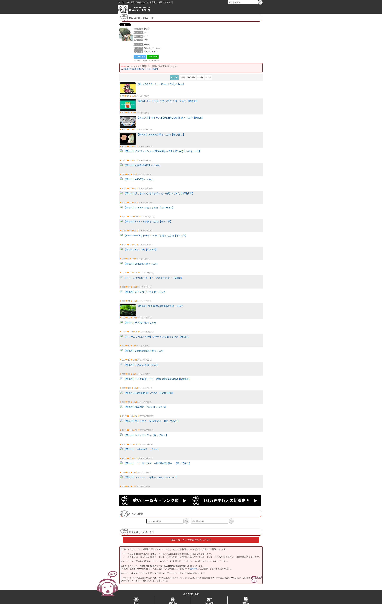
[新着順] (127, 69)
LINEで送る (153, 56)
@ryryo (193, 568)
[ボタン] (260, 2)
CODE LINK (192, 594)
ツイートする (140, 56)
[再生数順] (136, 69)
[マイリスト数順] (150, 69)
